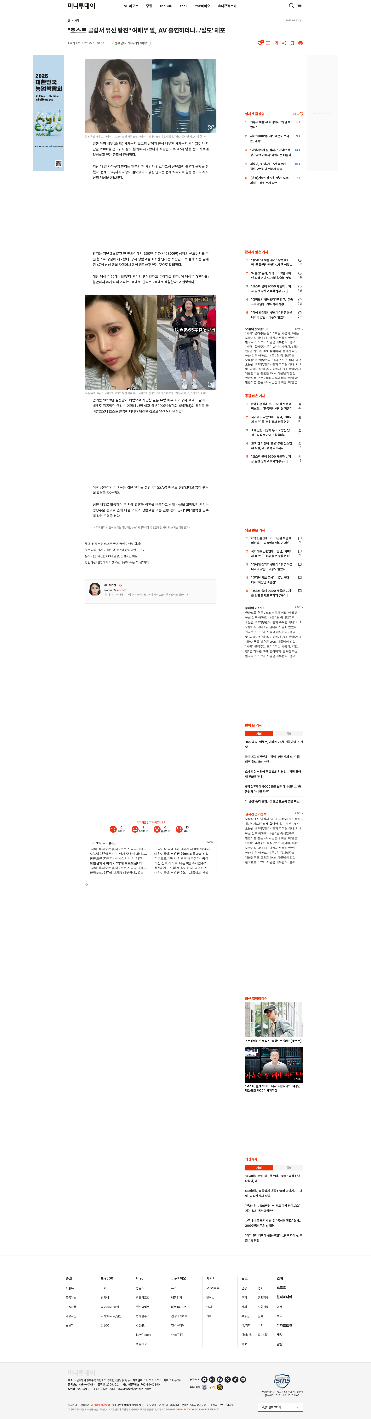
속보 (244, 1344)
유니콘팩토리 (227, 6)
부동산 (246, 1316)
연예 (280, 1278)
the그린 (177, 1335)
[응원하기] (120, 585)
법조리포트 (143, 1297)
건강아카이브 (179, 1316)
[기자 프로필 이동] (94, 589)
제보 (280, 1335)
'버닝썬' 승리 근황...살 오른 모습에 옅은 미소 (272, 801)
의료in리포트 (179, 1307)
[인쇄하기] (300, 43)
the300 (166, 6)
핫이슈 (210, 1297)
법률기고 (141, 1344)
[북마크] (292, 43)
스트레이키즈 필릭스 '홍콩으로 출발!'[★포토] (273, 1041)
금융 (244, 1288)
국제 (260, 1325)
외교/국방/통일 (110, 1307)
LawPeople (143, 1335)
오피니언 (263, 1335)
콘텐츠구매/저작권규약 (194, 1405)
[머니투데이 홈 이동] (81, 1373)
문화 (260, 1316)
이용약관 (151, 1405)
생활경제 (263, 1297)
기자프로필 (284, 1325)
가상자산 (71, 1316)
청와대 (105, 1297)
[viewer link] (211, 127)
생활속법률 (143, 1307)
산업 (244, 1297)
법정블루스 (143, 1316)
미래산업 (247, 1335)
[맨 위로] (362, 1402)
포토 (279, 1316)
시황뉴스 (71, 1288)
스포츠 (281, 1288)
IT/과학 (246, 1325)
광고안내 (163, 1405)
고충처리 (212, 1405)
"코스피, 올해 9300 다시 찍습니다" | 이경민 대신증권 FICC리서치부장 (272, 1088)
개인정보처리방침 (100, 1405)
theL (184, 6)
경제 (260, 1288)
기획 (209, 1316)
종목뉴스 (71, 1297)
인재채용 (84, 1405)
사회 (76, 20)
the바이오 (202, 6)
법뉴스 (140, 1288)
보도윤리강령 (227, 1405)
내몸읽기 (176, 1297)
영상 (279, 1307)
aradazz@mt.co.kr (115, 590)
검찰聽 (140, 1325)
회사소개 (72, 1405)
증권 (149, 6)
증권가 (70, 1325)
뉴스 (174, 1288)
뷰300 (105, 1325)
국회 (103, 1288)
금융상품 (71, 1307)
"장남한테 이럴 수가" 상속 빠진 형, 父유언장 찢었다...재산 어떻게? (270, 264)
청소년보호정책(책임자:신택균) (128, 1405)
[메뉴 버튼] (299, 5)
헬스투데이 (178, 1325)
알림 (280, 1344)
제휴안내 (174, 1405)
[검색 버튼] (291, 5)
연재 (209, 1307)
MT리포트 (131, 6)
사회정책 (263, 1307)
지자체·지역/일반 (111, 1316)
